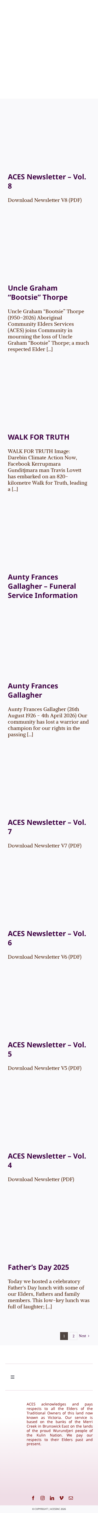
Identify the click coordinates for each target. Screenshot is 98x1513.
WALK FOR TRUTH (39, 437)
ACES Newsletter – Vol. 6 (47, 937)
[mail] (71, 1498)
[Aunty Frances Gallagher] (49, 649)
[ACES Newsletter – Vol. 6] (49, 897)
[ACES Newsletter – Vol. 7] (49, 786)
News (55, 146)
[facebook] (33, 1498)
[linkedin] (52, 1498)
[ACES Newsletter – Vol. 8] (49, 140)
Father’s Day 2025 (38, 1267)
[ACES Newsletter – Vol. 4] (49, 1120)
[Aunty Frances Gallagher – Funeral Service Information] (49, 541)
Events (44, 146)
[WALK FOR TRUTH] (49, 401)
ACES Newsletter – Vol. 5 (47, 1049)
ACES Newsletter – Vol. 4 (47, 1160)
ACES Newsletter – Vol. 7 (47, 826)
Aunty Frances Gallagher (33, 690)
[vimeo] (61, 1498)
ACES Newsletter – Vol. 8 (47, 181)
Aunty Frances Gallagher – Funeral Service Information (43, 586)
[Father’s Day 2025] (49, 1231)
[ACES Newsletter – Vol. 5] (49, 1008)
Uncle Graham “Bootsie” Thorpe (38, 292)
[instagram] (43, 1498)
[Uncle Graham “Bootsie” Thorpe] (49, 252)
